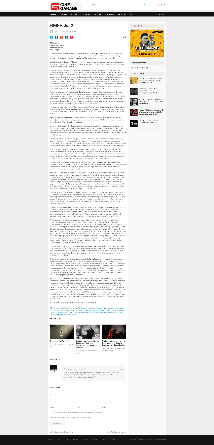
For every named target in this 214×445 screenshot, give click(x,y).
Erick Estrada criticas (67, 310)
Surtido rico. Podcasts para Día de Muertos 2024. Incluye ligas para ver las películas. (87, 344)
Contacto (121, 14)
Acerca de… (110, 14)
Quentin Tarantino (74, 312)
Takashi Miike (71, 315)
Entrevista (86, 14)
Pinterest (71, 37)
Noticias (53, 14)
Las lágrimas (54, 312)
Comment (53, 395)
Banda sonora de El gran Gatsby (63, 432)
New (131, 14)
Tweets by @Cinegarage (139, 67)
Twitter (51, 37)
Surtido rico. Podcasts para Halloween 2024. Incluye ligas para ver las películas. (113, 343)
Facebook (56, 37)
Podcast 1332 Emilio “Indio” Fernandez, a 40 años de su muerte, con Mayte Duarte (148, 91)
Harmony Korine (105, 310)
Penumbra (63, 312)
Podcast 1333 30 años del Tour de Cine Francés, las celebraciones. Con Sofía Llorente (151, 80)
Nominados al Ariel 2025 (60, 341)
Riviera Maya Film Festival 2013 (111, 312)
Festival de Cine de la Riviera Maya (87, 310)
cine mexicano (89, 308)
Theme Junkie (161, 439)
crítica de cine (99, 308)
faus (65, 369)
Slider (66, 308)
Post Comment (57, 423)
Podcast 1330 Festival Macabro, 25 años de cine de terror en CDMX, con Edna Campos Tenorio (151, 112)
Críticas (74, 14)
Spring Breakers (60, 315)
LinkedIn (66, 37)
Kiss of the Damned (118, 310)
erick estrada (54, 310)
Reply (119, 369)
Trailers (64, 14)
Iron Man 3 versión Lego (115, 432)
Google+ (61, 37)
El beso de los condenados (114, 308)
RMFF (52, 315)
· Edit (84, 369)
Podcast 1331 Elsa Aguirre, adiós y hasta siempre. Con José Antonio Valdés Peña (151, 101)
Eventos (98, 14)
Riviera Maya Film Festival (90, 312)
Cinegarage (144, 439)
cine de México (78, 308)
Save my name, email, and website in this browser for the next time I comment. (78, 412)
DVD (66, 441)
